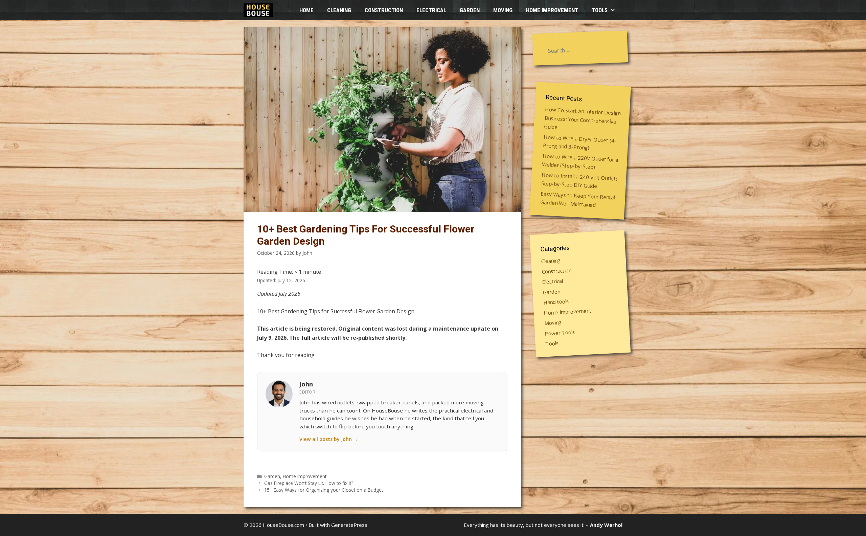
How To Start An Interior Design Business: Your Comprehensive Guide (582, 118)
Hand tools (556, 301)
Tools (600, 10)
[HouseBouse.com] (260, 10)
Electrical (431, 10)
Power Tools (560, 332)
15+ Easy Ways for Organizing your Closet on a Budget (323, 490)
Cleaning (339, 10)
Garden (470, 10)
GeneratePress (349, 524)
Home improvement (552, 10)
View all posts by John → (328, 439)
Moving (502, 10)
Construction (384, 10)
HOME (306, 10)
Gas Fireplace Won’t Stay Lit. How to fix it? (308, 483)
